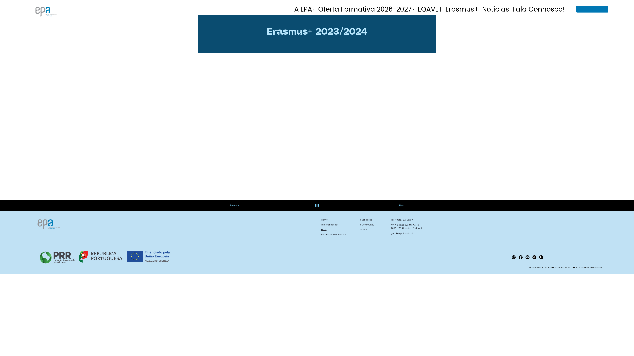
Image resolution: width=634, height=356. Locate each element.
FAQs (324, 229)
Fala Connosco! (329, 224)
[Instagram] (514, 257)
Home (324, 219)
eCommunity (367, 224)
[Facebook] (521, 257)
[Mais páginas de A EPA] (314, 9)
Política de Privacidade (333, 234)
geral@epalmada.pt (402, 233)
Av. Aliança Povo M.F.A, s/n (405, 224)
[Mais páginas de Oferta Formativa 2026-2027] (413, 9)
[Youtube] (527, 257)
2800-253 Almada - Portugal (406, 228)
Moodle (364, 229)
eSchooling (366, 219)
